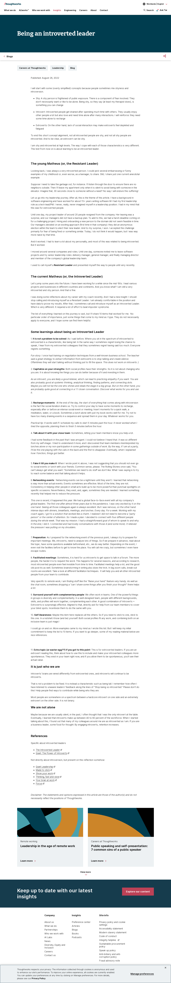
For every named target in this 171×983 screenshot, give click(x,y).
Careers (48, 951)
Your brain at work (45, 780)
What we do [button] (10, 10)
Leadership (58, 68)
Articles (76, 926)
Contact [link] (104, 10)
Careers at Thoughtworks (32, 68)
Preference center (81, 922)
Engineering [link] (70, 10)
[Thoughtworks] (12, 2)
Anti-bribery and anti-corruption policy (110, 955)
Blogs (75, 929)
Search (150, 10)
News (47, 941)
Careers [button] (83, 10)
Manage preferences (142, 974)
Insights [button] (57, 10)
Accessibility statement (111, 928)
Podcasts (77, 937)
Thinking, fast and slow (47, 776)
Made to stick (43, 770)
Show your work (44, 773)
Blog (72, 68)
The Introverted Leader (48, 750)
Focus (39, 783)
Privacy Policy (38, 978)
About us (49, 922)
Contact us (50, 955)
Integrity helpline (107, 940)
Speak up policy (107, 950)
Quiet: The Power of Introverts (51, 753)
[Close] (165, 967)
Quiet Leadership (44, 766)
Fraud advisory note (109, 960)
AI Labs (48, 937)
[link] (138, 892)
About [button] (94, 10)
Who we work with (53, 933)
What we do (50, 926)
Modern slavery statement (112, 932)
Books (75, 933)
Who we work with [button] (41, 10)
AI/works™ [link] (24, 10)
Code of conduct (108, 936)
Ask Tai (163, 10)
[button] (85, 873)
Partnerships (51, 929)
